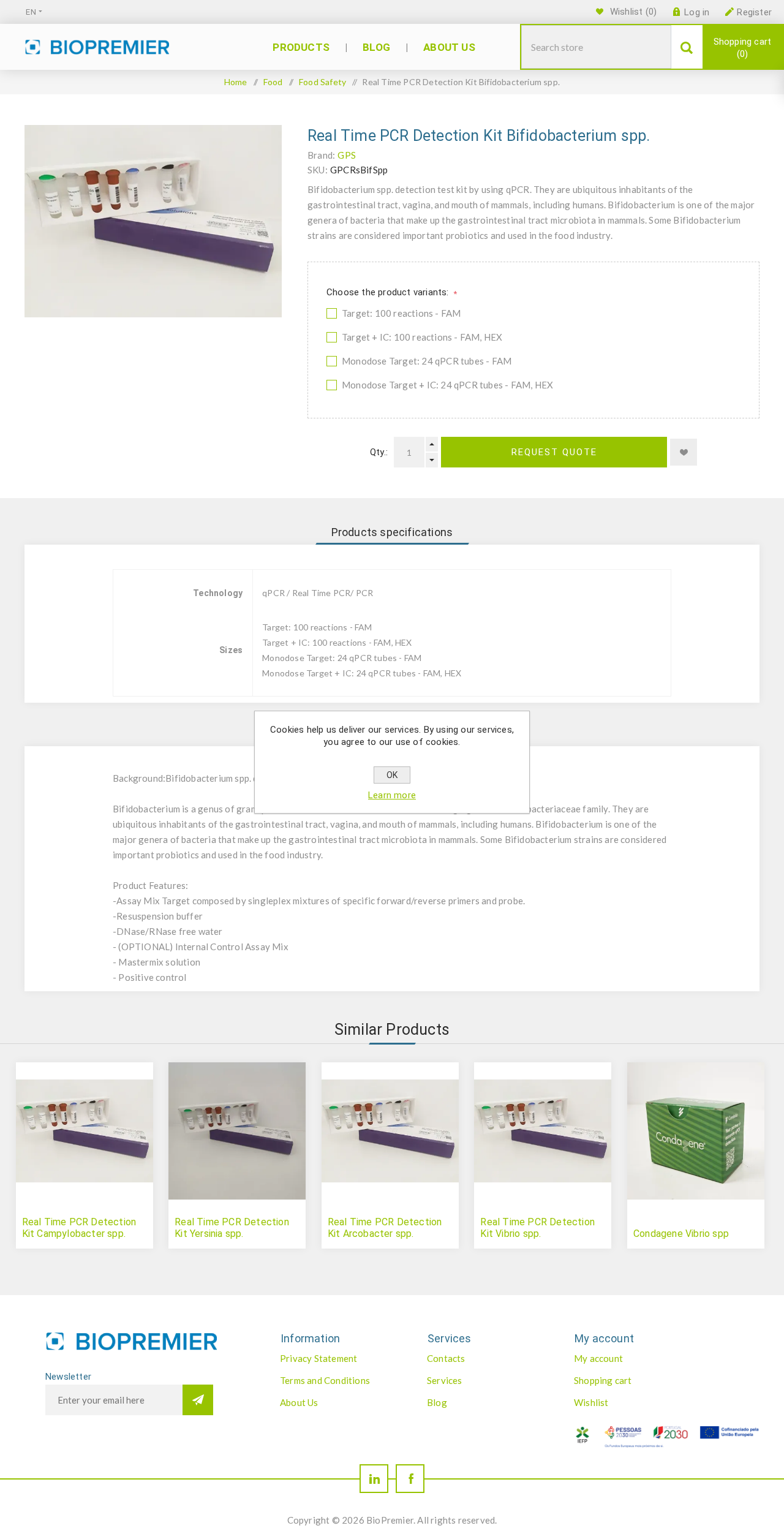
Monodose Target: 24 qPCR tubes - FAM (426, 360)
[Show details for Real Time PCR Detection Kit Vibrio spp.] (542, 1131)
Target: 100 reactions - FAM (401, 313)
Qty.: (379, 452)
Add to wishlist (683, 452)
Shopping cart (743, 47)
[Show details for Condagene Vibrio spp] (695, 1131)
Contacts (446, 1358)
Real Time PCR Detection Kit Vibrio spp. (537, 1227)
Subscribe (198, 1400)
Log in (696, 12)
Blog (437, 1402)
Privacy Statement (318, 1358)
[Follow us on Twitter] (374, 1478)
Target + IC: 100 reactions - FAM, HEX (422, 336)
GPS (346, 155)
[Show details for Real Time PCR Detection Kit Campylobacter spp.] (84, 1131)
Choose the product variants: (388, 292)
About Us (299, 1402)
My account (598, 1358)
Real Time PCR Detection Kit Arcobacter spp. (385, 1227)
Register (754, 12)
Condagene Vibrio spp (681, 1233)
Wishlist (591, 1402)
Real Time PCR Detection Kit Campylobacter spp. (79, 1227)
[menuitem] (340, 1358)
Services (444, 1380)
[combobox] (596, 47)
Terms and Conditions (325, 1380)
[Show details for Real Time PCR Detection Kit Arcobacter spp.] (390, 1131)
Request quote (554, 452)
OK (392, 775)
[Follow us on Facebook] (410, 1478)
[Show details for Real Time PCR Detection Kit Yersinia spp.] (237, 1131)
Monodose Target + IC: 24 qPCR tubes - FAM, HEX (447, 384)
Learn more (392, 795)
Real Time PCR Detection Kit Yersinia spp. (232, 1227)
